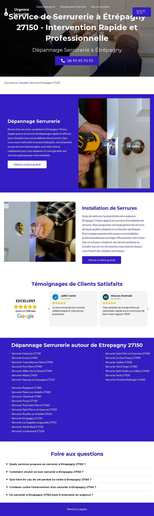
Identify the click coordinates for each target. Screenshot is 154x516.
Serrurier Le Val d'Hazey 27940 (122, 357)
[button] (141, 12)
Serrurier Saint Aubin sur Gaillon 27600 (127, 370)
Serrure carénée (100, 6)
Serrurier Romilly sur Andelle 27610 (32, 413)
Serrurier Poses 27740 (24, 400)
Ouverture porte (45, 6)
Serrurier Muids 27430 (24, 375)
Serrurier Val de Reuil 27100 (27, 426)
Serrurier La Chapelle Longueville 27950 (34, 422)
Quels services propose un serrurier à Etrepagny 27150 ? (47, 464)
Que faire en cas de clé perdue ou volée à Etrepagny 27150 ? (50, 479)
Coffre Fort (66, 17)
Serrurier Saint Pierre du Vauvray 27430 (34, 409)
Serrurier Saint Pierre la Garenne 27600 (127, 353)
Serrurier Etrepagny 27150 (27, 418)
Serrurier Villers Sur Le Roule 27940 (32, 370)
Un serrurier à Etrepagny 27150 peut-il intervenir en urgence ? (51, 494)
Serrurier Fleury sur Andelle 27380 (31, 392)
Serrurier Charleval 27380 (26, 396)
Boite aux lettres (45, 17)
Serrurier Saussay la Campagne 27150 (33, 379)
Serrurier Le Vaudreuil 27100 (28, 431)
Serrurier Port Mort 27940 (27, 366)
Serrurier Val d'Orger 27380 (121, 366)
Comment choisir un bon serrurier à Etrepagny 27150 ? (46, 471)
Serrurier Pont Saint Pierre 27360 (31, 405)
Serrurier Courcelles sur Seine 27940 (32, 362)
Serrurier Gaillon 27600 (118, 362)
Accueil (24, 82)
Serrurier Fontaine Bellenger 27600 (125, 379)
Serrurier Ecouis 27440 (25, 357)
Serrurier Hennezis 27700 (26, 353)
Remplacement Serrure (73, 6)
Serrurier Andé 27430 (117, 375)
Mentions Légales (77, 509)
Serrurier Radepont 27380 (27, 387)
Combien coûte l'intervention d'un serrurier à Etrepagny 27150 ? (52, 487)
